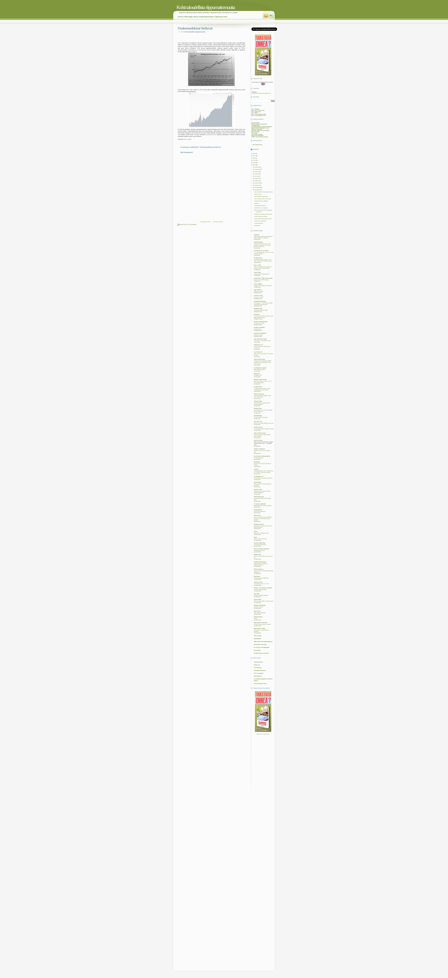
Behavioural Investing (259, 628)
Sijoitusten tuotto (221, 17)
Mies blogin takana (191, 17)
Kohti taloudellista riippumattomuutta (205, 7)
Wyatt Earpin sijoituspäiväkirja (262, 456)
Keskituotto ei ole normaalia (261, 207)
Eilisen (180, 43)
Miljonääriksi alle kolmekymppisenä (263, 641)
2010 (254, 162)
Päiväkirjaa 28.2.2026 (259, 323)
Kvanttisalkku (257, 482)
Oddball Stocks (258, 408)
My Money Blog (258, 258)
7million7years (257, 554)
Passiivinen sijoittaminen (260, 221)
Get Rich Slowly (258, 386)
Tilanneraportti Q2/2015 (259, 550)
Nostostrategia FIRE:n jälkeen (261, 310)
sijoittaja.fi (256, 234)
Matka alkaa (257, 225)
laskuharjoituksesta (211, 134)
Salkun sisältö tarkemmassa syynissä (263, 218)
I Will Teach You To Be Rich (261, 250)
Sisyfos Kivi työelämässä (260, 333)
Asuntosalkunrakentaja (260, 301)
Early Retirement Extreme (260, 339)
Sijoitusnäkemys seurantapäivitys (262, 274)
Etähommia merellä (258, 291)
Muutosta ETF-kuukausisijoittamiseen (263, 285)
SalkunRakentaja (258, 242)
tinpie (255, 537)
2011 (254, 160)
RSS (271, 15)
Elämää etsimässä (258, 616)
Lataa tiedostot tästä (257, 144)
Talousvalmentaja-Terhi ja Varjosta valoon (263, 601)
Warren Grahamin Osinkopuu (261, 548)
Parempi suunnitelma (259, 327)
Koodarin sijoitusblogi (259, 543)
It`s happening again (258, 457)
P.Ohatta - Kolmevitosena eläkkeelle (263, 588)
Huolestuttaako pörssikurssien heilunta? (263, 478)
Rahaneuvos (257, 373)
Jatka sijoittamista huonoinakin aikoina (263, 192)
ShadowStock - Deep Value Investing (263, 278)
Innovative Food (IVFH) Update (261, 279)
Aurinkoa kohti (257, 329)
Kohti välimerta (258, 289)
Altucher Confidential (259, 449)
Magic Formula (258, 194)
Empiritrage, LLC (258, 344)
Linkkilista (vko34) (258, 607)
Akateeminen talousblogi (260, 644)
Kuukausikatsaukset (206, 17)
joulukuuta (257, 167)
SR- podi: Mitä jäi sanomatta (261, 417)
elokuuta (256, 176)
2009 (254, 164)
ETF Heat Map (258, 667)
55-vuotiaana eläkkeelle (260, 504)
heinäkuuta (257, 178)
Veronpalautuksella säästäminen (261, 578)
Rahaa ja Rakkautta (259, 394)
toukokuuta (257, 183)
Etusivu (180, 17)
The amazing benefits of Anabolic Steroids (264, 428)
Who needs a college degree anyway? (262, 340)
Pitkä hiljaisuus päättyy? (259, 369)
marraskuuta (257, 169)
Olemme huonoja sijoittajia (260, 216)
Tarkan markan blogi (259, 359)
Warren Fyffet (257, 272)
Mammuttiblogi (258, 415)
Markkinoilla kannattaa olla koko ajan (263, 214)
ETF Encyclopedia (258, 673)
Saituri (255, 531)
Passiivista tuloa (258, 489)
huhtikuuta (257, 185)
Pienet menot (257, 611)
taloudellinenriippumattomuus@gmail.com (261, 93)
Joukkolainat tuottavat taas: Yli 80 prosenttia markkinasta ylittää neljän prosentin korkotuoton (262, 245)
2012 (254, 158)
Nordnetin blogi (258, 308)
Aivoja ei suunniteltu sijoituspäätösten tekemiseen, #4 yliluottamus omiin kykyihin (263, 519)
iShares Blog (257, 650)
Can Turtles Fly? (258, 352)
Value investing (258, 635)
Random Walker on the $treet (261, 653)
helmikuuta (257, 189)
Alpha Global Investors (260, 433)
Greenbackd (257, 462)
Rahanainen (257, 576)
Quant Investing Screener (260, 683)
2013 (254, 155)
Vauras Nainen (257, 599)
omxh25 (189, 139)
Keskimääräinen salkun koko (261, 196)
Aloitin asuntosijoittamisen (260, 589)
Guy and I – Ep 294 (258, 297)
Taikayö (255, 618)
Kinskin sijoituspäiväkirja (260, 321)
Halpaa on (256, 203)
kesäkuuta (256, 180)
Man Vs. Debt (257, 265)
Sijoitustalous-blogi (259, 496)
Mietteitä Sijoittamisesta (260, 605)
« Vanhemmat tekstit (204, 221)
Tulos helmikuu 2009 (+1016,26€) (262, 198)
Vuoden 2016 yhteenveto (259, 511)
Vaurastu (256, 469)
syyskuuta (256, 173)
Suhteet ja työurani (258, 334)
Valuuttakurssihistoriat (260, 670)
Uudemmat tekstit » (218, 221)
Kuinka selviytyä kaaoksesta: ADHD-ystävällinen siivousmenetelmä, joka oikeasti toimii (262, 362)
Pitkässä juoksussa (258, 569)
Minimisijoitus (257, 638)
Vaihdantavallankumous (260, 562)
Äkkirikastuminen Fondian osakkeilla (262, 505)
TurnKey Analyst (258, 427)
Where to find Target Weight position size (263, 423)
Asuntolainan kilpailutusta (260, 544)
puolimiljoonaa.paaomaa (260, 367)
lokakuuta (256, 171)
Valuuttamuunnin (258, 662)
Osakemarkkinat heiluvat (195, 28)
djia (185, 139)
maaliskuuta (257, 187)
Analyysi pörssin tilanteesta (260, 538)
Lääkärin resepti (258, 582)
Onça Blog (256, 593)
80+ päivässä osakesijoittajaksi (261, 647)
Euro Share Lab (258, 421)
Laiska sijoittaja (258, 284)
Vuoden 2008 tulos (258, 223)
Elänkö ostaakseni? (259, 524)
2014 (254, 153)
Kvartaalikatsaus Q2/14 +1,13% (261, 583)
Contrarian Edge (258, 295)
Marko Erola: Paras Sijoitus (263, 734)
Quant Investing (258, 440)
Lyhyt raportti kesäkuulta (260, 612)
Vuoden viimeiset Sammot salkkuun (262, 624)
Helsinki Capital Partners (260, 379)
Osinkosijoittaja (258, 509)
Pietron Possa (257, 515)
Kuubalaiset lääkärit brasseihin (261, 595)
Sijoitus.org (257, 664)
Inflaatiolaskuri (258, 676)
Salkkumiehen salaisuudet (260, 622)
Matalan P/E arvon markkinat (261, 201)
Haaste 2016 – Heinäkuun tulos (261, 533)
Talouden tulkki (258, 401)
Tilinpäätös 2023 (258, 375)
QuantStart (257, 314)
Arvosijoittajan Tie (258, 476)
